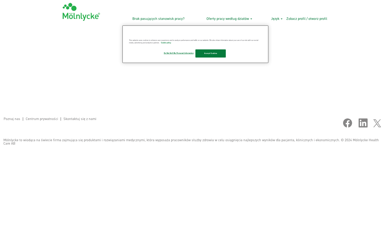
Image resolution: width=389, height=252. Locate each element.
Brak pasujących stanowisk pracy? (158, 19)
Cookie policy (166, 43)
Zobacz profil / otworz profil (306, 19)
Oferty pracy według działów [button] (228, 19)
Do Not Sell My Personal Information (179, 53)
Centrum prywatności (42, 119)
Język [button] (275, 19)
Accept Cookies (210, 53)
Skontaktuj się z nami (79, 119)
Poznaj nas (12, 119)
